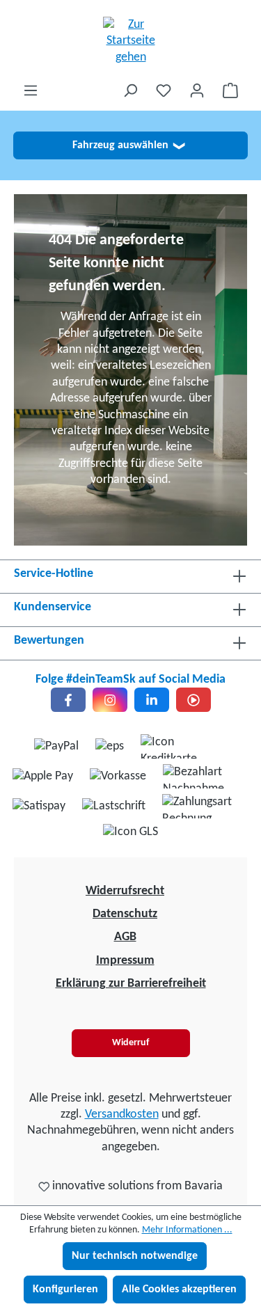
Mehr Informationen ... (187, 1230)
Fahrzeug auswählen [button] (128, 145)
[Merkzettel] (163, 91)
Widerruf (130, 1043)
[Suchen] (130, 91)
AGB (125, 937)
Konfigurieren (65, 1289)
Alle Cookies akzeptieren (179, 1289)
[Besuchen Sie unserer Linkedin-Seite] (151, 700)
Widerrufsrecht (125, 891)
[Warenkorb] (230, 91)
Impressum (125, 960)
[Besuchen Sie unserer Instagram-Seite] (110, 700)
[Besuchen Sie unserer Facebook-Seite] (68, 700)
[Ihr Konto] (197, 91)
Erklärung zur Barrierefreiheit (131, 983)
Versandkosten (122, 1114)
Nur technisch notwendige (135, 1256)
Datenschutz (125, 914)
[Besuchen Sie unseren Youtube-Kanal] (193, 700)
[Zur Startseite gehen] (130, 41)
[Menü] (30, 91)
